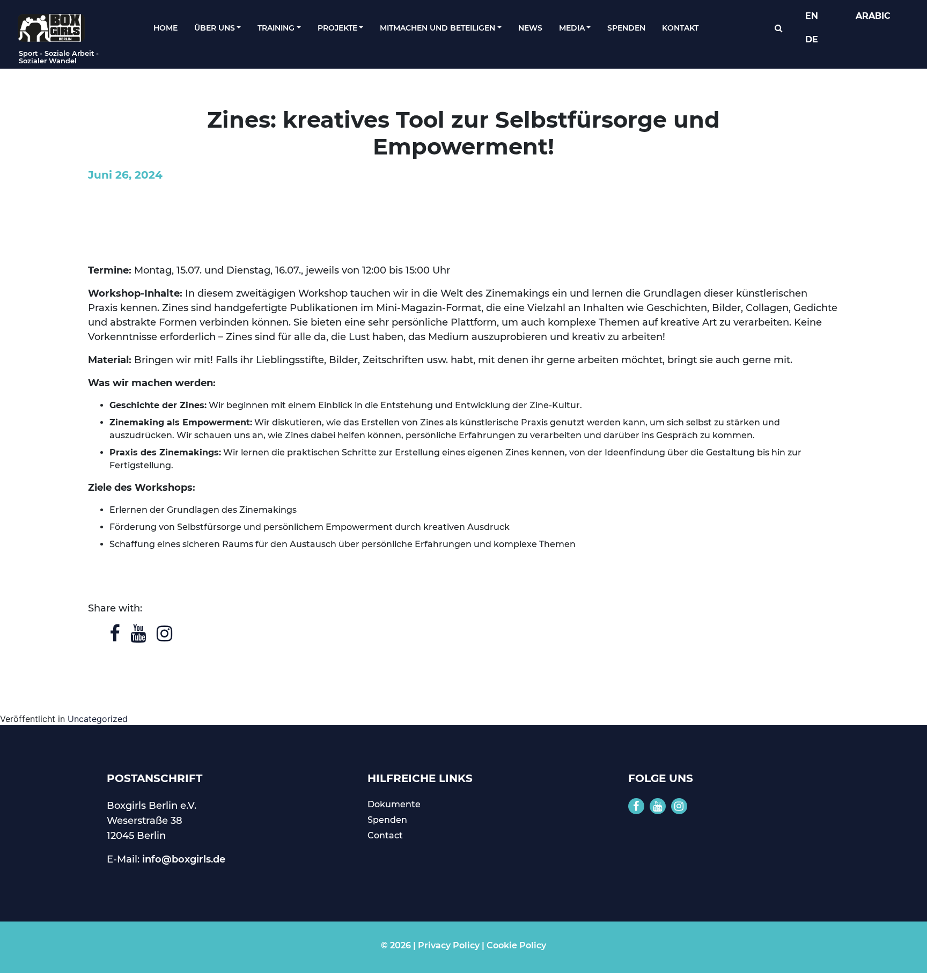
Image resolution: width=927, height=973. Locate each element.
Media (572, 28)
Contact (385, 835)
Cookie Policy (516, 945)
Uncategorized (98, 718)
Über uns (214, 28)
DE (811, 39)
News (530, 28)
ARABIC (873, 16)
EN (811, 16)
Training (276, 28)
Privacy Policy (449, 945)
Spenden (626, 28)
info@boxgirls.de (183, 859)
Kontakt (680, 28)
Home (165, 28)
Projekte (337, 28)
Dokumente (394, 804)
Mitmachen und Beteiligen (437, 28)
